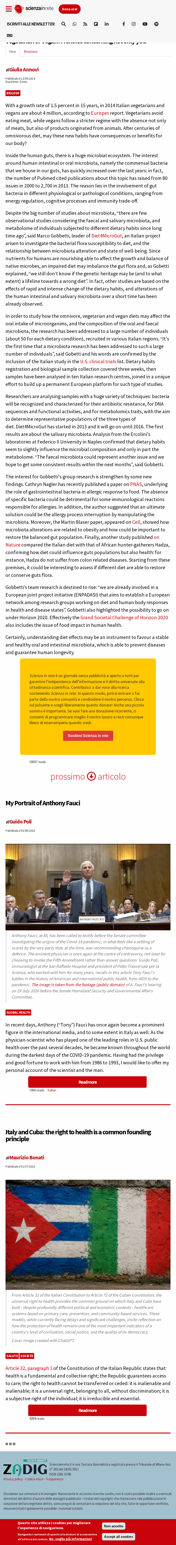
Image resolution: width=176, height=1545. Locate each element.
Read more (87, 1082)
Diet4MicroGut (106, 235)
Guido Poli (20, 821)
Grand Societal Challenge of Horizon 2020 (124, 617)
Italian (51, 1090)
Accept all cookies (118, 1537)
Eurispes (100, 113)
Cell (136, 522)
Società (26, 1356)
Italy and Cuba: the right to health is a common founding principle (78, 1135)
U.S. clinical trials (97, 361)
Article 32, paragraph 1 (29, 1368)
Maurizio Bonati (26, 1157)
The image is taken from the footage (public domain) (78, 984)
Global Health (18, 1012)
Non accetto (113, 1526)
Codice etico (34, 1479)
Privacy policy (13, 1479)
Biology (12, 93)
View (14, 52)
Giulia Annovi (24, 69)
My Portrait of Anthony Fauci (43, 802)
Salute (12, 1356)
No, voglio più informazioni (70, 1539)
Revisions (31, 51)
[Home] (36, 8)
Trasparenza (54, 1479)
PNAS (136, 484)
